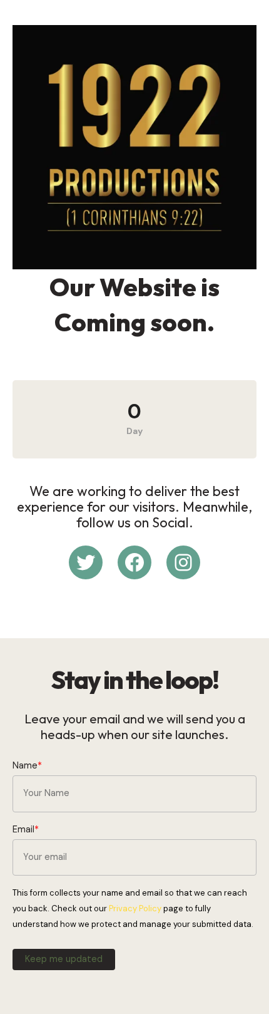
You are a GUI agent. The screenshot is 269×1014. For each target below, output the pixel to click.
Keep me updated (64, 959)
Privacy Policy (135, 908)
